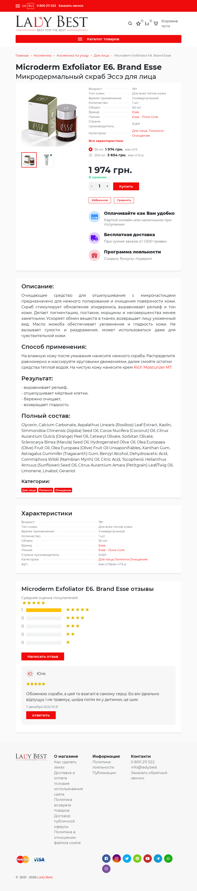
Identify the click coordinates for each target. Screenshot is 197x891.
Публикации (104, 772)
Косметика (42, 55)
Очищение (141, 135)
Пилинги (156, 131)
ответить (41, 715)
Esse (135, 112)
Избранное (100, 200)
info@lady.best (144, 767)
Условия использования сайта (68, 789)
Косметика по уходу (73, 55)
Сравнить (124, 200)
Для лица (101, 55)
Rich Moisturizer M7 (152, 367)
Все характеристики (106, 141)
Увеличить (51, 116)
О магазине (66, 756)
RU (30, 6)
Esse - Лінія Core (145, 117)
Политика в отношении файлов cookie (67, 837)
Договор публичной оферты (64, 821)
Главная (22, 55)
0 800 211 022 (46, 5)
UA (24, 6)
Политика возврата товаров (63, 805)
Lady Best (45, 877)
